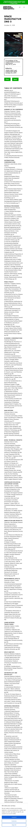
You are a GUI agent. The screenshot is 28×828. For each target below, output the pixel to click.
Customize (14, 821)
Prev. (7, 79)
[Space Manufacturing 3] (13, 56)
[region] (14, 815)
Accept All (14, 817)
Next (15, 79)
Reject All (14, 825)
